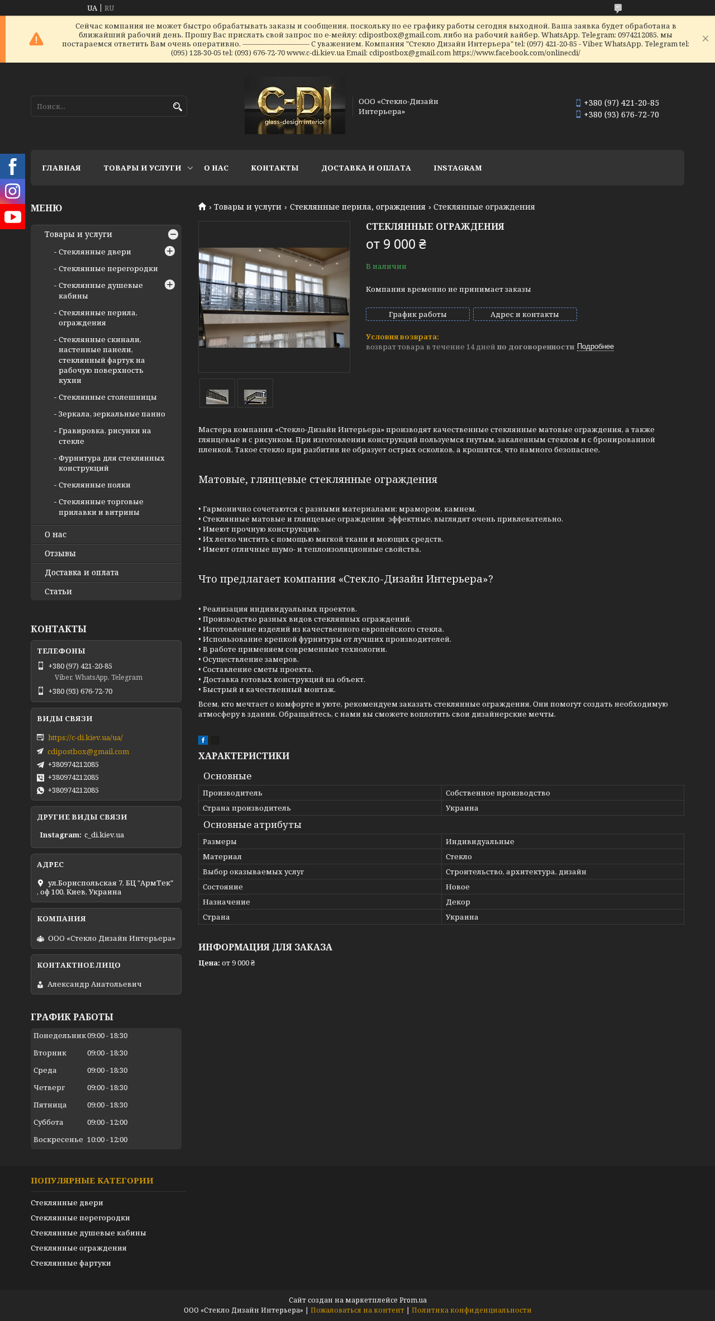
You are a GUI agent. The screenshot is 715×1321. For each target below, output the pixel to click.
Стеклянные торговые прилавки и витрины (101, 506)
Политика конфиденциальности (472, 1310)
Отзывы (60, 553)
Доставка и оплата (366, 168)
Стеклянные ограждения (79, 1248)
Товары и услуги (142, 168)
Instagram (457, 168)
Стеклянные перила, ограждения (358, 206)
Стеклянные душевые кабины (88, 1233)
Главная (61, 168)
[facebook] (203, 742)
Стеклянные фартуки (71, 1263)
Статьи (58, 591)
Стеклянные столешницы (108, 397)
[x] (215, 742)
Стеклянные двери (95, 252)
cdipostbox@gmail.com (88, 751)
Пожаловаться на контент (357, 1310)
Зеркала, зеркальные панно (112, 414)
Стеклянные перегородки (108, 268)
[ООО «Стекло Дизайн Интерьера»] (295, 106)
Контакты (275, 168)
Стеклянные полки (95, 485)
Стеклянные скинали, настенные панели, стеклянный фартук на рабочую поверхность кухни (102, 359)
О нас (216, 168)
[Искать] (177, 107)
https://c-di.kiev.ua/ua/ (85, 737)
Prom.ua (413, 1300)
